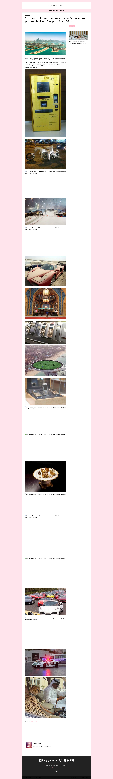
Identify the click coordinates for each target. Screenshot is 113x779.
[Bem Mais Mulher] (56, 5)
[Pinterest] (41, 28)
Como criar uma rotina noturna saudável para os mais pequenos (78, 42)
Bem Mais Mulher (29, 23)
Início (50, 10)
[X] (38, 28)
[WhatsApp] (44, 28)
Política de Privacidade (72, 777)
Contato (62, 10)
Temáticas (55, 10)
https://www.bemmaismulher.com (38, 745)
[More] (52, 28)
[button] (86, 10)
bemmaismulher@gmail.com (58, 767)
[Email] (46, 28)
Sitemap (82, 777)
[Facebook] (87, 1)
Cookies (79, 777)
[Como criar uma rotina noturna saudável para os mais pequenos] (78, 35)
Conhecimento (27, 15)
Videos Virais (34, 721)
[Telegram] (49, 28)
